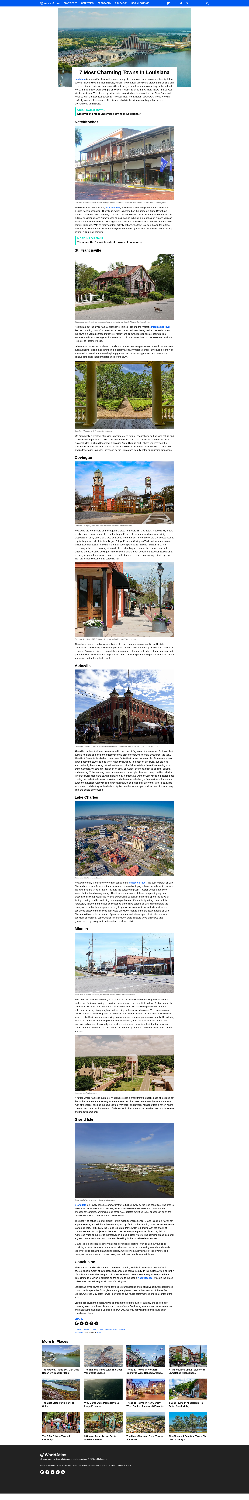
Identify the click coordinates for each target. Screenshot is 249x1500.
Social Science (140, 3)
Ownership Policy (124, 1465)
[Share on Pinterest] (91, 1323)
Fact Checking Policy (90, 1465)
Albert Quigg (79, 1333)
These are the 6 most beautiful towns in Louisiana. (108, 242)
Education (121, 3)
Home (42, 1465)
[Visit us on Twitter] (52, 1472)
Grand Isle (80, 1205)
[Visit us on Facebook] (47, 1472)
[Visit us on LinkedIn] (63, 1472)
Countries (87, 3)
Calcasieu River (137, 882)
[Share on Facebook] (82, 1323)
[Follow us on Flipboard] (42, 1472)
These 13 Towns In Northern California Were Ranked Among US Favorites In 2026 (143, 1373)
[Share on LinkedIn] (96, 1323)
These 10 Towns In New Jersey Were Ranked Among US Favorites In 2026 (145, 1406)
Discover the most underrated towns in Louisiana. (108, 113)
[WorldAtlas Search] (207, 3)
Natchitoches (113, 207)
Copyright (68, 1465)
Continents (70, 3)
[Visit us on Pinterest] (58, 1472)
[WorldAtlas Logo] (51, 3)
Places (99, 1333)
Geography (104, 3)
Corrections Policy (108, 1465)
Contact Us (51, 1465)
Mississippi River (160, 327)
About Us (77, 1465)
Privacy (60, 1465)
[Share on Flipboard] (77, 1323)
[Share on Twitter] (86, 1323)
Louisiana (80, 79)
